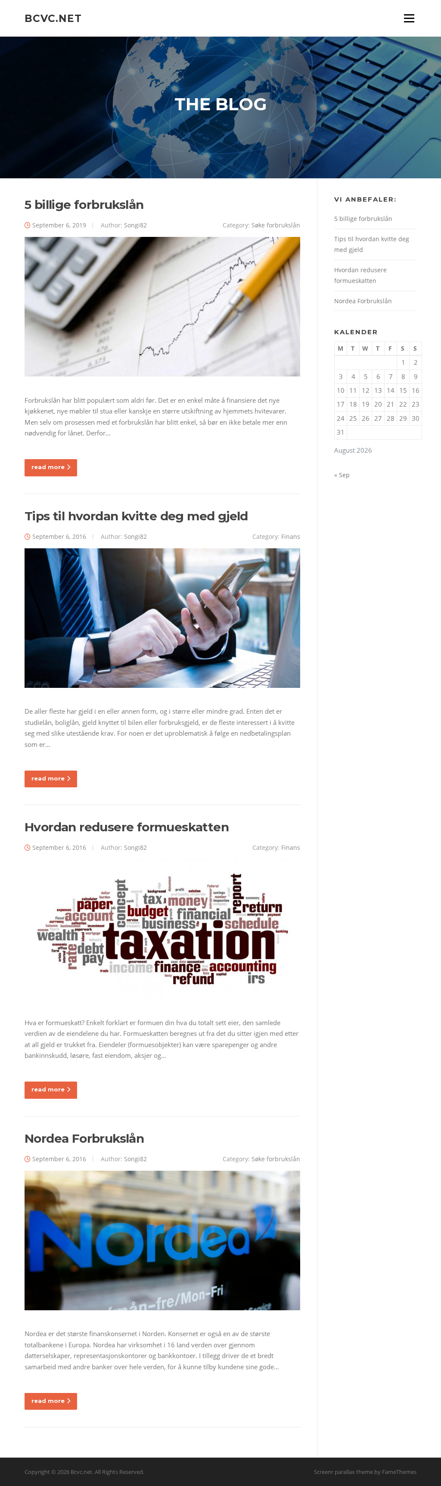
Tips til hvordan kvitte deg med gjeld (136, 516)
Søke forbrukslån (276, 225)
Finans (290, 536)
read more (48, 466)
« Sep (342, 475)
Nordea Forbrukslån (84, 1138)
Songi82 (135, 225)
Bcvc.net (53, 18)
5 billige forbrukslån (84, 204)
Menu (408, 18)
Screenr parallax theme (343, 1472)
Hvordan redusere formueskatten (127, 827)
